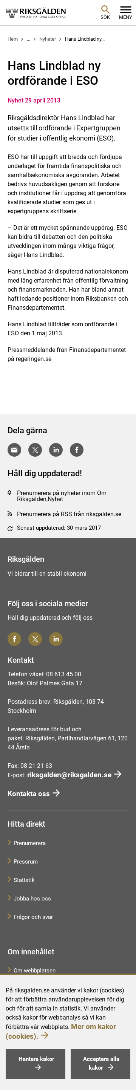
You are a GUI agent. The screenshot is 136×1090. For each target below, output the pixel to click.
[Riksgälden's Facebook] (14, 639)
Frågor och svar (33, 917)
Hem (13, 39)
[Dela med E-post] (14, 450)
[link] (36, 12)
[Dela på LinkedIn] (56, 450)
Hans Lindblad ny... (85, 39)
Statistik (24, 880)
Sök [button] (105, 17)
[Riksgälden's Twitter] (35, 639)
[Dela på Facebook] (76, 450)
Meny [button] (125, 17)
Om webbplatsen (35, 970)
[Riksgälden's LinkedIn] (56, 639)
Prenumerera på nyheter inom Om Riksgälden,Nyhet (62, 496)
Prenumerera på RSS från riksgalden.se (69, 514)
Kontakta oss (29, 793)
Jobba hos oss (32, 898)
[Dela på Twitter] (35, 450)
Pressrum (26, 861)
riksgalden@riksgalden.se (69, 774)
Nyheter (47, 39)
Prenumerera (30, 843)
